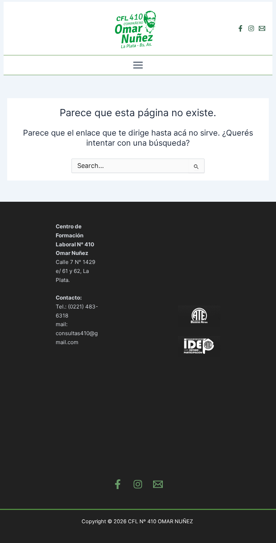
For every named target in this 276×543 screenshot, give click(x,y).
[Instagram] (251, 28)
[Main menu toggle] (138, 65)
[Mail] (158, 484)
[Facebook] (240, 28)
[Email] (262, 28)
